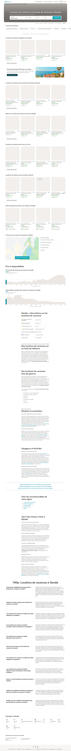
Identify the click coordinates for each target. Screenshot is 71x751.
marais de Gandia (42, 453)
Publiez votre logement (48, 1)
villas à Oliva (28, 473)
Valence (25, 508)
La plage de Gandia (27, 505)
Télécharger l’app (39, 1)
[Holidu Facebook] (38, 747)
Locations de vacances (39, 23)
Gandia (64, 23)
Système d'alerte (59, 749)
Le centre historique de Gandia (29, 502)
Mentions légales (28, 749)
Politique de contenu (44, 749)
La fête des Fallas (26, 506)
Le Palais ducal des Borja (28, 503)
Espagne (45, 23)
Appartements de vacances (12, 28)
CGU (33, 749)
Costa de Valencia (59, 23)
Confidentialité (37, 749)
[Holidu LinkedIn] (35, 747)
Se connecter (55, 1)
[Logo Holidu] (10, 2)
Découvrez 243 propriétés (22, 257)
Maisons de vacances (24, 28)
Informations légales (52, 749)
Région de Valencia (51, 23)
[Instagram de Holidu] (33, 747)
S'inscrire (61, 1)
